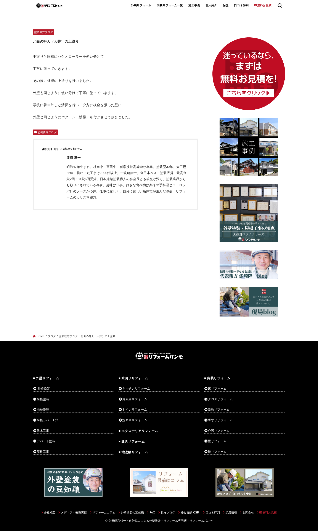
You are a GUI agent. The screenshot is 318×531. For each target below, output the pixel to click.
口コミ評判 (241, 5)
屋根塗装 (43, 399)
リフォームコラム (104, 512)
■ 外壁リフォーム (46, 378)
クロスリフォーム (220, 399)
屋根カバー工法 (47, 420)
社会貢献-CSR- (190, 512)
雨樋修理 (43, 409)
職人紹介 (211, 5)
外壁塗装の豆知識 (132, 512)
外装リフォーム (141, 5)
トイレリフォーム (134, 409)
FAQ (152, 512)
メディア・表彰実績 (74, 512)
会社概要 (49, 512)
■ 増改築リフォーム (133, 452)
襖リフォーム (217, 451)
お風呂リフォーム (134, 399)
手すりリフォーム (220, 420)
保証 (226, 5)
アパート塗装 (46, 441)
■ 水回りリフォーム (133, 378)
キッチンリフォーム (136, 388)
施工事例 (194, 5)
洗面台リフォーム (134, 420)
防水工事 (43, 430)
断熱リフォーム (219, 409)
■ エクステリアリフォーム (138, 431)
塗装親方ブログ (43, 32)
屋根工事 (43, 451)
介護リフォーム (219, 430)
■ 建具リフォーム (132, 441)
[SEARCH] (280, 5)
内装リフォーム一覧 (170, 5)
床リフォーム (217, 388)
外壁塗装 (44, 388)
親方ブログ (168, 512)
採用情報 (231, 512)
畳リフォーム (217, 441)
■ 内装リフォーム (217, 378)
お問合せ (248, 512)
